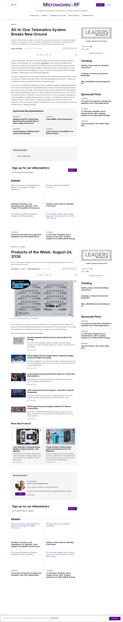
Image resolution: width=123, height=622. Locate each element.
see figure (44, 63)
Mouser (84, 49)
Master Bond (86, 46)
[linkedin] (41, 54)
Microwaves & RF (34, 269)
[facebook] (38, 54)
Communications (87, 15)
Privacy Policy (54, 618)
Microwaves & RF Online (58, 15)
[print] (76, 54)
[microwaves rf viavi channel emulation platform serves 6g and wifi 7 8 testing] (18, 340)
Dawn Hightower (16, 48)
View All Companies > (96, 53)
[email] (50, 54)
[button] (12, 5)
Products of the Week (18, 246)
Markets (44, 15)
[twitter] (44, 54)
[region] (61, 618)
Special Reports (74, 15)
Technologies (34, 15)
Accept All (114, 618)
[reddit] (47, 54)
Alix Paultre (15, 269)
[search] (15, 5)
